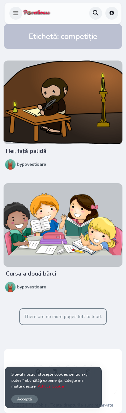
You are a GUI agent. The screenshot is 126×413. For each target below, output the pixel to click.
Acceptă (24, 399)
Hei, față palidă (26, 151)
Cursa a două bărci (31, 273)
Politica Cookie (50, 386)
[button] (15, 13)
